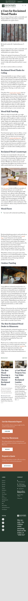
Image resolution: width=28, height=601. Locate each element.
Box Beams (4, 490)
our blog (22, 346)
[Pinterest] (3, 526)
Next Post (24, 358)
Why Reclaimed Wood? (5, 500)
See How (7, 449)
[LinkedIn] (3, 530)
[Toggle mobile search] (22, 5)
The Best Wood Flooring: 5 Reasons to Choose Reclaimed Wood (5, 377)
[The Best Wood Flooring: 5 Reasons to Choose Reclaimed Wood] (7, 364)
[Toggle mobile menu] (25, 5)
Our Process (4, 498)
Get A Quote (4, 509)
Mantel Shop (4, 505)
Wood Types (4, 494)
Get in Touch (7, 465)
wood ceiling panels (15, 93)
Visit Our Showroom (6, 507)
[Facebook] (3, 519)
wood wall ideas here (15, 138)
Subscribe (7, 431)
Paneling (3, 484)
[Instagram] (3, 523)
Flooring (3, 482)
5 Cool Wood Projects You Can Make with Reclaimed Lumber (20, 376)
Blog (3, 503)
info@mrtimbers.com (21, 481)
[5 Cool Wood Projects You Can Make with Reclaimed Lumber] (21, 364)
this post (6, 188)
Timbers (3, 488)
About (3, 496)
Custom (3, 492)
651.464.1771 (20, 1)
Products (3, 480)
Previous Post (4, 358)
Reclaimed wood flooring (5, 396)
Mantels (3, 486)
